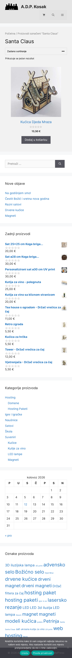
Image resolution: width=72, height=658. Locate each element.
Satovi (9, 425)
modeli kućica (20, 621)
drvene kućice (21, 579)
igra (40, 601)
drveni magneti (36, 585)
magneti (47, 614)
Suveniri (10, 437)
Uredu (24, 653)
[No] (67, 647)
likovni (18, 615)
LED (26, 608)
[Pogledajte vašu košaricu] (44, 15)
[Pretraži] (60, 164)
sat (18, 629)
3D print (39, 566)
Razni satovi (13, 204)
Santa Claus (10, 629)
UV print (48, 629)
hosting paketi (21, 600)
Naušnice (11, 420)
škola (25, 637)
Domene (13, 403)
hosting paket (40, 593)
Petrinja (51, 621)
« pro (8, 535)
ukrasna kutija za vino (33, 629)
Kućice (12, 442)
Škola (8, 431)
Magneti (10, 215)
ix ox (45, 601)
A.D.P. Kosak (33, 6)
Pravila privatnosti (42, 653)
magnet (30, 614)
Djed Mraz (49, 573)
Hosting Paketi (17, 408)
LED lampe (15, 454)
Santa (62, 622)
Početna (10, 33)
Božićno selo (29, 572)
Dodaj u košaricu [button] (36, 139)
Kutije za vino (17, 448)
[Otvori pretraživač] (53, 15)
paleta (40, 622)
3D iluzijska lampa (20, 565)
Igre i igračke (13, 414)
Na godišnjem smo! (18, 193)
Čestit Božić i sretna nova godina (27, 198)
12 (25, 504)
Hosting (10, 397)
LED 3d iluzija (41, 608)
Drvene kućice (14, 210)
